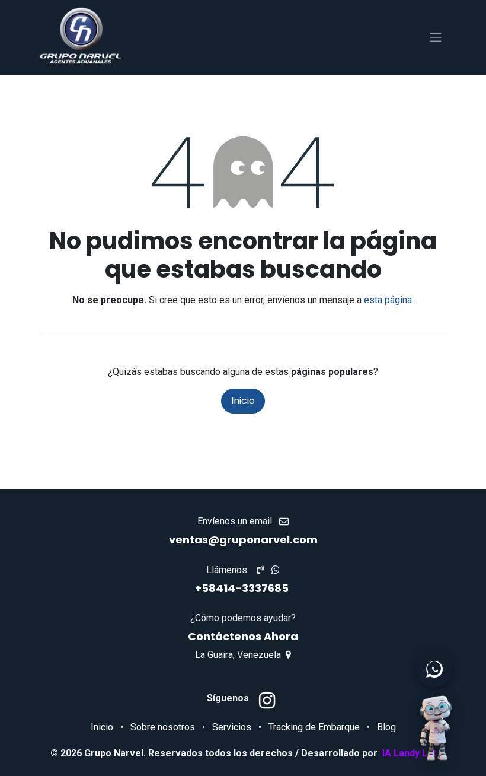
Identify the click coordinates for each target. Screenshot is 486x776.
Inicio (243, 401)
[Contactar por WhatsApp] (434, 669)
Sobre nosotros (162, 727)
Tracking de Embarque (314, 727)
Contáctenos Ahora (243, 636)
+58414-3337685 (243, 588)
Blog (386, 727)
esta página (388, 300)
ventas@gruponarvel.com (243, 539)
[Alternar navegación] (435, 38)
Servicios (231, 727)
